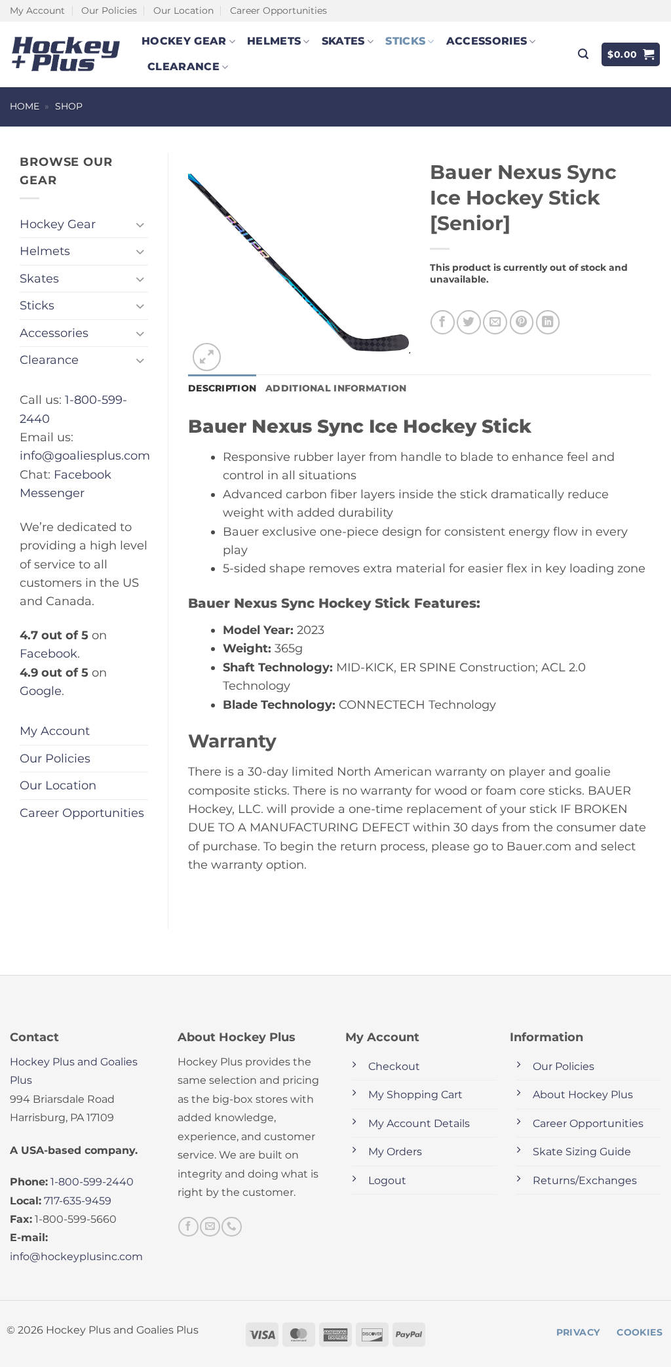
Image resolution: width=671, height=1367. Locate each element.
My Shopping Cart (415, 1094)
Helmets (274, 41)
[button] (583, 54)
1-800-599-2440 (92, 1182)
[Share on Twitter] (469, 322)
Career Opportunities (278, 10)
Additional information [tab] (335, 388)
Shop (69, 106)
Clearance (183, 66)
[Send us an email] (210, 1227)
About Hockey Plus (583, 1094)
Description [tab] (222, 388)
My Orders (395, 1151)
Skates (343, 41)
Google (41, 691)
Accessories (486, 41)
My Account (37, 10)
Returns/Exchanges (585, 1180)
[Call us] (231, 1227)
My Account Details (419, 1123)
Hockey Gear (184, 41)
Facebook (48, 653)
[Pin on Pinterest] (522, 322)
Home (24, 106)
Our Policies (109, 10)
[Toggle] (140, 224)
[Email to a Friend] (495, 322)
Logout (387, 1180)
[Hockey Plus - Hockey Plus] (66, 54)
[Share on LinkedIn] (548, 322)
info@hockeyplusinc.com (76, 1256)
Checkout (394, 1066)
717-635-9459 (77, 1201)
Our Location (183, 10)
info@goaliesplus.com (85, 455)
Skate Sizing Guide (582, 1151)
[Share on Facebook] (443, 322)
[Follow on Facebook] (188, 1227)
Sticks (405, 41)
